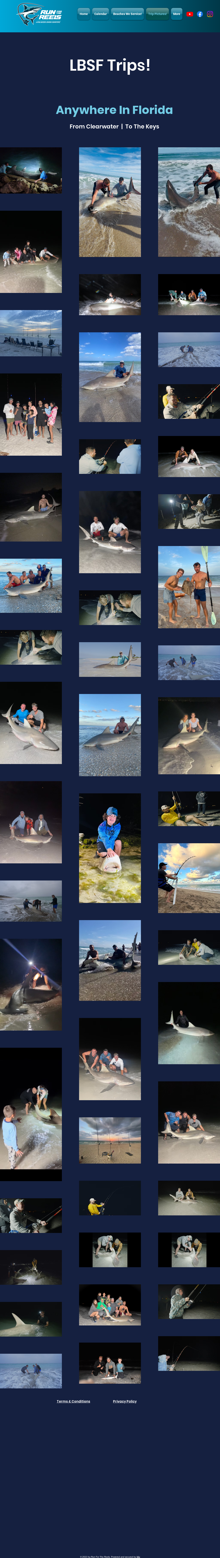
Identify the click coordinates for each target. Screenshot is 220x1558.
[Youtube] (190, 14)
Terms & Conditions (73, 1401)
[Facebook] (200, 14)
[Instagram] (210, 14)
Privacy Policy (125, 1401)
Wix (138, 1557)
